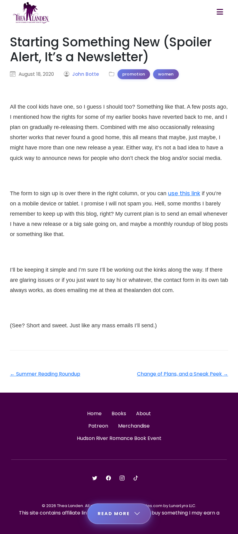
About (143, 413)
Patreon (98, 425)
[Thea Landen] (31, 12)
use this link (184, 193)
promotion (133, 74)
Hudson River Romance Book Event (119, 438)
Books (119, 413)
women (166, 74)
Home (94, 413)
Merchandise (134, 425)
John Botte (85, 74)
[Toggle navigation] (220, 12)
